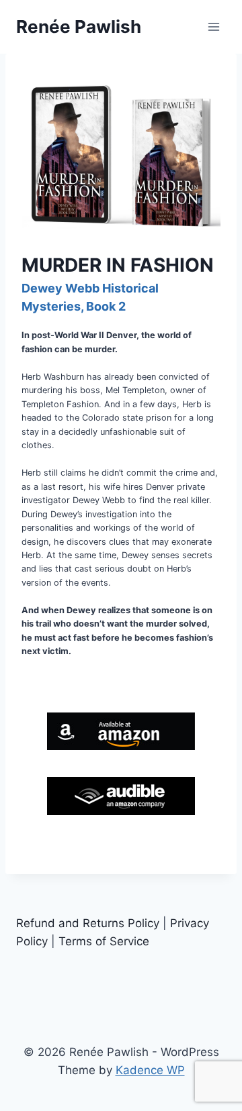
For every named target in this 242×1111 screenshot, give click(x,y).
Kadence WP (150, 1070)
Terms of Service (103, 941)
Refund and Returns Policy (87, 923)
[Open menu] (213, 26)
